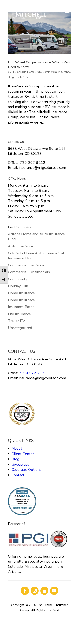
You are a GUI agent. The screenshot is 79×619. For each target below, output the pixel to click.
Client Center (23, 453)
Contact (18, 474)
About (17, 448)
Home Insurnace (21, 299)
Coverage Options (26, 469)
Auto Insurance (20, 246)
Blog (15, 459)
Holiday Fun (18, 286)
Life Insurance (19, 314)
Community (17, 279)
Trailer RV (21, 77)
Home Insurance (21, 293)
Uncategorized (20, 327)
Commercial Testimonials (29, 272)
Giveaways (20, 464)
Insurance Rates (21, 306)
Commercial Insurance (26, 265)
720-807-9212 (31, 373)
